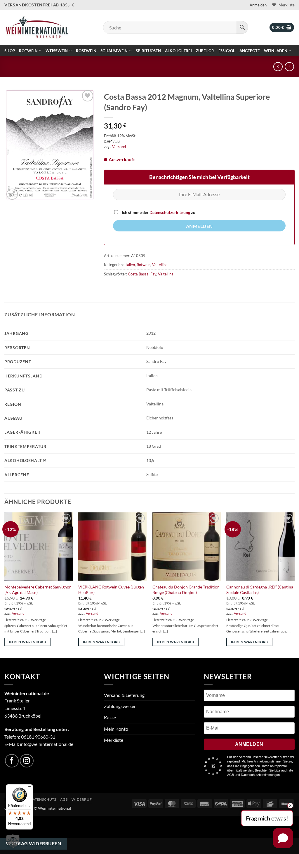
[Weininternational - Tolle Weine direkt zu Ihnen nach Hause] (36, 27)
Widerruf (82, 799)
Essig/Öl (226, 50)
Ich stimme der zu (158, 212)
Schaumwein (114, 50)
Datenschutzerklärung (170, 212)
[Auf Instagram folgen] (27, 761)
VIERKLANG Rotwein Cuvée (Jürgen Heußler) (111, 589)
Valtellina (160, 264)
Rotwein (28, 50)
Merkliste (113, 740)
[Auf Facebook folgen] (12, 761)
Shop (9, 50)
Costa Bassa (138, 274)
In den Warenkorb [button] (27, 642)
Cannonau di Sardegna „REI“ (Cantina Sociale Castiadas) (259, 589)
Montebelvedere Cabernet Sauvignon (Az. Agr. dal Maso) (38, 589)
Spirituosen (148, 50)
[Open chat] (283, 838)
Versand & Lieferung (124, 695)
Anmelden (199, 226)
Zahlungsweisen (120, 706)
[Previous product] (289, 66)
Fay (153, 274)
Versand (119, 146)
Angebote (249, 50)
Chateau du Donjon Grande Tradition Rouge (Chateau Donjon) (186, 589)
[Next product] (277, 66)
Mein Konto (116, 729)
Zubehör (205, 50)
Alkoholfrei (178, 50)
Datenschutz (43, 799)
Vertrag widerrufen (33, 843)
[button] (258, 5)
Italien (129, 264)
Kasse (110, 717)
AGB (64, 799)
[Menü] (29, 787)
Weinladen (275, 50)
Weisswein (57, 50)
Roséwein (86, 50)
